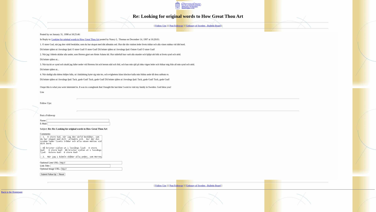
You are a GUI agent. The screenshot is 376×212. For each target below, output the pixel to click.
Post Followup (176, 25)
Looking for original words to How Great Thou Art (75, 39)
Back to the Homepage (11, 192)
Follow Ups (160, 25)
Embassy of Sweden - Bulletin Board (203, 25)
